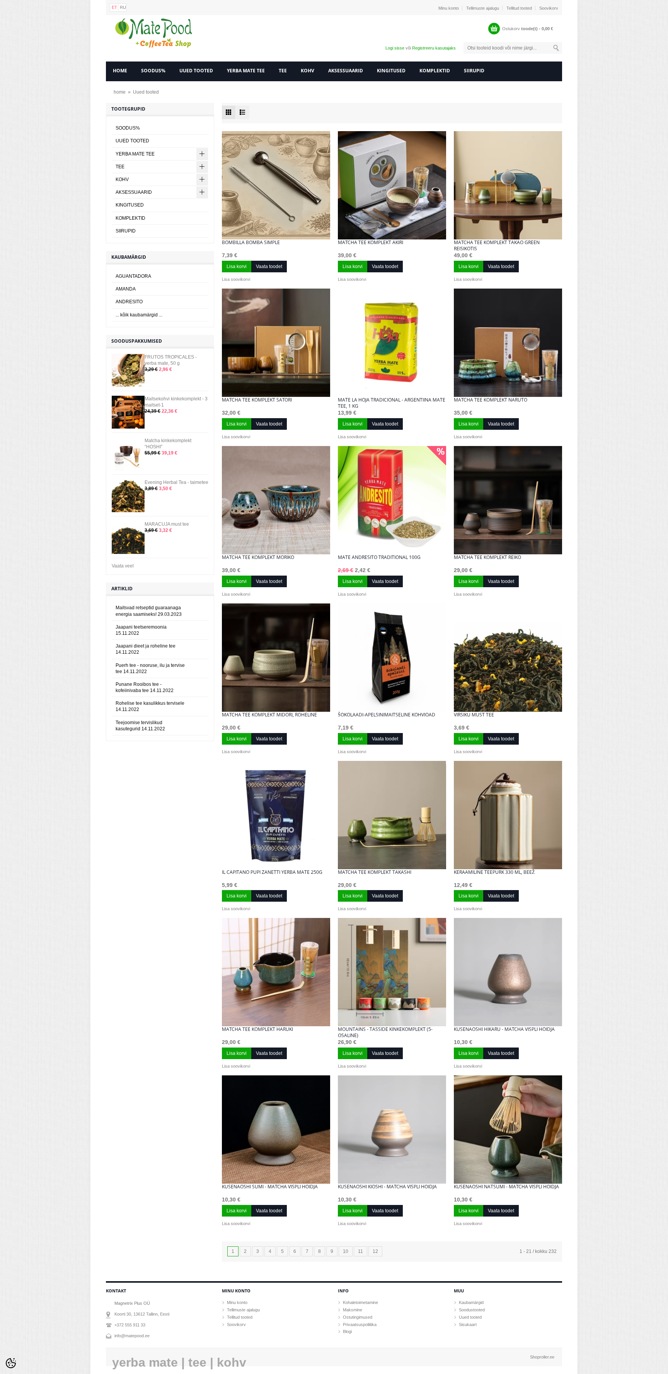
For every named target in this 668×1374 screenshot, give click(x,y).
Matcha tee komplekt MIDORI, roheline (269, 715)
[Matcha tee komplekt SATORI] (276, 343)
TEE (283, 70)
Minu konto (448, 8)
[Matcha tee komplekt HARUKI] (276, 972)
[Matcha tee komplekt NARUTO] (508, 343)
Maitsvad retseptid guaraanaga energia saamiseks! (149, 611)
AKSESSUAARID (345, 70)
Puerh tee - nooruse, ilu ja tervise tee (150, 668)
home (120, 70)
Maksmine (352, 1309)
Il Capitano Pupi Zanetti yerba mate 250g (272, 872)
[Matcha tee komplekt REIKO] (508, 500)
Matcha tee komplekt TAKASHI (374, 872)
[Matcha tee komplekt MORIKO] (276, 500)
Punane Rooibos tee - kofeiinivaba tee (145, 687)
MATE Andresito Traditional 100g (379, 557)
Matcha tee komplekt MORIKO (258, 557)
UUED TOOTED (196, 70)
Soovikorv (548, 8)
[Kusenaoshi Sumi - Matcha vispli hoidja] (276, 1129)
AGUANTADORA (133, 276)
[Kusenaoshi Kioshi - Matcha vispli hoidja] (392, 1129)
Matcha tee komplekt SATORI (257, 400)
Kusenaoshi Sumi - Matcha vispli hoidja (270, 1187)
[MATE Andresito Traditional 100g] (392, 500)
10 (345, 1251)
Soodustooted (472, 1309)
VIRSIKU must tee (474, 715)
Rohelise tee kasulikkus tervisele (150, 706)
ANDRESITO (129, 301)
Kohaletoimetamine (360, 1302)
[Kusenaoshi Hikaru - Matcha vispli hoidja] (508, 972)
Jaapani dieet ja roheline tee (146, 649)
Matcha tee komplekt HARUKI (257, 1029)
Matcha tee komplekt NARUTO (490, 400)
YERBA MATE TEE (246, 70)
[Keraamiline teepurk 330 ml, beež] (508, 815)
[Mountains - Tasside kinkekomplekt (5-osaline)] (392, 972)
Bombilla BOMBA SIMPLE (251, 242)
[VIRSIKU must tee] (508, 657)
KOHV (307, 70)
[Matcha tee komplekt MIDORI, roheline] (276, 657)
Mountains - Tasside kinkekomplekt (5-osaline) (385, 1032)
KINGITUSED (391, 70)
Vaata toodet (269, 266)
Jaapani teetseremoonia (141, 630)
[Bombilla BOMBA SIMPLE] (276, 185)
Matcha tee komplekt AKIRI (370, 242)
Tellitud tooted (519, 8)
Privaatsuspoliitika (360, 1324)
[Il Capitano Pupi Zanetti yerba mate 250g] (276, 815)
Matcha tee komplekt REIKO (487, 557)
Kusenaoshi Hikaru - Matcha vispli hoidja (504, 1029)
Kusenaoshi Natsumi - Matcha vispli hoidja (506, 1187)
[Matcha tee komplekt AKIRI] (392, 185)
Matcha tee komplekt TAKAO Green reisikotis (497, 245)
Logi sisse (394, 48)
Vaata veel (123, 566)
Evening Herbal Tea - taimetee (176, 482)
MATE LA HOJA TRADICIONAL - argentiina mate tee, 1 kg (391, 403)
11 (360, 1251)
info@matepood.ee (132, 1335)
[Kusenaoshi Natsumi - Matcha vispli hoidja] (508, 1129)
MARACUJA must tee (167, 524)
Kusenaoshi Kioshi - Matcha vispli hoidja (387, 1187)
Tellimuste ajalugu (482, 8)
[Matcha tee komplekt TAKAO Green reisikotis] (508, 185)
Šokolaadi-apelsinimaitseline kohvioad (386, 715)
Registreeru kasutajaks (434, 48)
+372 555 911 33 (129, 1325)
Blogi (347, 1331)
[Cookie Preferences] (11, 1363)
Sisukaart (468, 1324)
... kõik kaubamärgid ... (139, 315)
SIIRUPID (474, 70)
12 (375, 1251)
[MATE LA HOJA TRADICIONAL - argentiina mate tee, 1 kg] (392, 343)
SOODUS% (153, 70)
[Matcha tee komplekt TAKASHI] (392, 815)
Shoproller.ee (542, 1357)
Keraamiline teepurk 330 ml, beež (494, 872)
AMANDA (126, 289)
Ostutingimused (357, 1317)
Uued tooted (146, 92)
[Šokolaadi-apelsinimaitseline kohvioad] (392, 657)
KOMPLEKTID (434, 70)
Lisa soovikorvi (236, 279)
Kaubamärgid (471, 1302)
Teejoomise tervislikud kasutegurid (140, 725)
